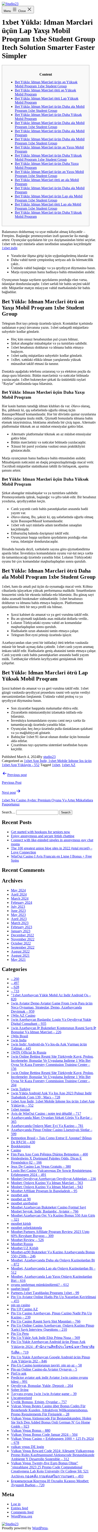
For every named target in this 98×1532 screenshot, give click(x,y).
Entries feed (19, 1508)
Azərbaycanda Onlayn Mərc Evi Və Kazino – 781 (47, 1126)
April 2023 (19, 919)
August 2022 (20, 951)
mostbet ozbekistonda (26, 1228)
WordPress (40, 1528)
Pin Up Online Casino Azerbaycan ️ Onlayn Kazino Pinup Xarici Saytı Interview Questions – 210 (52, 1327)
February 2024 (21, 902)
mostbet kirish (21, 1223)
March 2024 (19, 898)
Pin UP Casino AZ (24, 1309)
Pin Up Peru (20, 1333)
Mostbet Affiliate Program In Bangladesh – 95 (44, 1191)
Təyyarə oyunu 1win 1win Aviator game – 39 (44, 1394)
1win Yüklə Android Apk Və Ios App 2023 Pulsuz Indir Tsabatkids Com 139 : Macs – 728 (51, 1095)
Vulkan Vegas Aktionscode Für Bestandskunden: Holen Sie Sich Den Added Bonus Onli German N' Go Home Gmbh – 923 (51, 1422)
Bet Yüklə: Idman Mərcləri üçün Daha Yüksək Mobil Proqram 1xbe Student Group (48, 157)
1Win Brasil (19, 1036)
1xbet (56, 765)
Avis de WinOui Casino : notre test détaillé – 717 (46, 1113)
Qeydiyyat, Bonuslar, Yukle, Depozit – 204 (42, 1386)
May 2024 (18, 890)
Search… (8, 812)
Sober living (19, 1390)
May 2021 (18, 959)
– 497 (15, 983)
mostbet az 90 (21, 1199)
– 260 (15, 979)
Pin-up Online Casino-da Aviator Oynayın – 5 (44, 1369)
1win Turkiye (20, 1089)
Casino (16, 1150)
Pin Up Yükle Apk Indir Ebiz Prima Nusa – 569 (45, 1338)
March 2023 (19, 923)
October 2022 (21, 943)
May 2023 (18, 915)
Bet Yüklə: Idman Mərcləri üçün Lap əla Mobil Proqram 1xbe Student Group (49, 198)
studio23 (49, 757)
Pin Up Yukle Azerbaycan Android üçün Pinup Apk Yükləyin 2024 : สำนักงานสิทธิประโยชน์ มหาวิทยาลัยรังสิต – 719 (52, 1347)
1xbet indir (9, 248)
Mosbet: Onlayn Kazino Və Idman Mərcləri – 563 (47, 1183)
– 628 (15, 987)
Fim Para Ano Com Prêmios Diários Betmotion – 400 (49, 1154)
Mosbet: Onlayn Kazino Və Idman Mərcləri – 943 (47, 1187)
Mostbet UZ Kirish (24, 1248)
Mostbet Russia (22, 1244)
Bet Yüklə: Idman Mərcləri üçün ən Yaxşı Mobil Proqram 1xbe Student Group (49, 174)
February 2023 (21, 927)
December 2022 (22, 935)
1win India (18, 1040)
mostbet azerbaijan (24, 1203)
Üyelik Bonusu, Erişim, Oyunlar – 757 (39, 1402)
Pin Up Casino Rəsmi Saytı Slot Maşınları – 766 (45, 1321)
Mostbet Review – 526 (27, 1240)
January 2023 (20, 931)
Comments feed (22, 1512)
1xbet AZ (68, 765)
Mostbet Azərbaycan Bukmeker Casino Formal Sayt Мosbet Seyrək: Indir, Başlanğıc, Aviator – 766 (48, 1209)
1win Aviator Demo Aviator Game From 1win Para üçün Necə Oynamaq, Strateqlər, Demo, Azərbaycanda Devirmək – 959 (52, 1007)
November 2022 (22, 939)
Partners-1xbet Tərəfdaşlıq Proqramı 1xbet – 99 (45, 1293)
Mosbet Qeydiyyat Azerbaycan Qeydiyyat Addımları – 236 (53, 1179)
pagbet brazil (20, 1289)
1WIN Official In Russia (28, 1052)
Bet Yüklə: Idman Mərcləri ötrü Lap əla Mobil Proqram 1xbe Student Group (48, 206)
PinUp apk (18, 1373)
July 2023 (18, 907)
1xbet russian (20, 1109)
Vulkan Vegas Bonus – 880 (30, 1430)
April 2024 (19, 894)
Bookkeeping (20, 1146)
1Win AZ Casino (23, 1015)
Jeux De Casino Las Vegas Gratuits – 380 (41, 1166)
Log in (16, 1504)
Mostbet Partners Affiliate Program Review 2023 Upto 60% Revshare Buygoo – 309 (50, 1234)
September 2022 (22, 947)
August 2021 (20, 955)
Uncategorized (21, 1398)
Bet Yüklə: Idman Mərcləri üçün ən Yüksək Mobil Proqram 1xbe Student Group (46, 84)
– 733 (15, 991)
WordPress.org (21, 1516)
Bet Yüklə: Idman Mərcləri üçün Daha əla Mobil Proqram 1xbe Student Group (50, 109)
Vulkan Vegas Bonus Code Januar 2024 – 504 (44, 1434)
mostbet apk (19, 1195)
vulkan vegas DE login (27, 1447)
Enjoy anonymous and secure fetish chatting (42, 836)
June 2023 (18, 911)
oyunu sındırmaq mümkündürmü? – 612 (40, 1285)
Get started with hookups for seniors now (40, 832)
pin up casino (20, 1305)
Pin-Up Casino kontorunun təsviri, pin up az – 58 (46, 1365)
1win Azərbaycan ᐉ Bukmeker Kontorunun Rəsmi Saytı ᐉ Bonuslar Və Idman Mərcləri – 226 (53, 1030)
